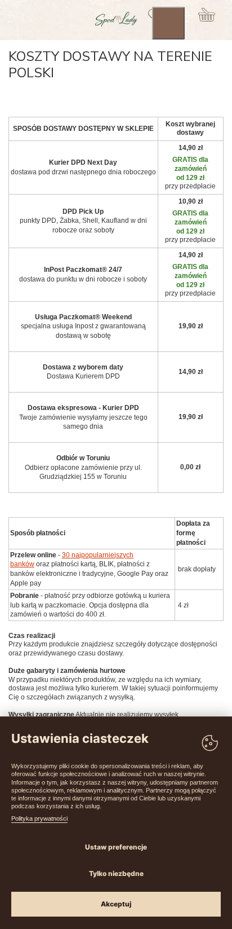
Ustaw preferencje (116, 847)
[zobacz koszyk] (207, 14)
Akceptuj (116, 904)
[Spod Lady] (116, 24)
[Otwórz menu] (168, 23)
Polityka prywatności (39, 818)
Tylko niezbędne (116, 873)
